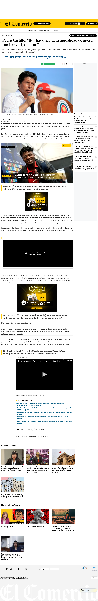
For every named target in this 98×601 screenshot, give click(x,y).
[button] (44, 374)
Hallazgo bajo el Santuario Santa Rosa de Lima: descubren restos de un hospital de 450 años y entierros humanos (84, 119)
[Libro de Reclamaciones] (94, 569)
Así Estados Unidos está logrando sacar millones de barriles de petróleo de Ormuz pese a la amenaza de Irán (83, 139)
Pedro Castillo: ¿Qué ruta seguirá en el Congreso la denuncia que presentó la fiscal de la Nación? (44, 417)
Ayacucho (46, 30)
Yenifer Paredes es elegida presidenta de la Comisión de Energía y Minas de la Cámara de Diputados (11, 556)
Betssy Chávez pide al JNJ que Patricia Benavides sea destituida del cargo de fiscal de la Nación (44, 422)
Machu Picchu (63, 30)
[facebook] (7, 569)
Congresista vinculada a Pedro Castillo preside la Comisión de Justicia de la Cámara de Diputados (63, 528)
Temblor (40, 30)
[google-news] (26, 569)
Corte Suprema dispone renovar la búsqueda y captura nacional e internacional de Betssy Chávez (12, 469)
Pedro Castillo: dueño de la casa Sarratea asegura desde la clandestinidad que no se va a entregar (44, 413)
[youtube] (18, 569)
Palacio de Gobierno (39, 429)
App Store (45, 569)
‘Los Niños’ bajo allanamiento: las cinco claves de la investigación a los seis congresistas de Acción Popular (44, 409)
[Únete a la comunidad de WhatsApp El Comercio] (48, 64)
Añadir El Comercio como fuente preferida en (83, 35)
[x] (11, 569)
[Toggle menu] (1, 23)
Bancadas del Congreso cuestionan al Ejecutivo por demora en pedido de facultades (12, 496)
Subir (93, 577)
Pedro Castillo (28, 429)
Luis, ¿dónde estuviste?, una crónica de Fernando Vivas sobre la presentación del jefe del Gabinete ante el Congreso (37, 469)
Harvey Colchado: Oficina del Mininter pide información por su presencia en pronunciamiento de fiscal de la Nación (40, 404)
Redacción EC (6, 119)
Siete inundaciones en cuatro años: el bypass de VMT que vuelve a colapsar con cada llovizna (84, 168)
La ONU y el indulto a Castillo (35, 527)
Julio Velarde (54, 30)
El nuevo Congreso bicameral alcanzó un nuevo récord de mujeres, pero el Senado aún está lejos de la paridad (83, 159)
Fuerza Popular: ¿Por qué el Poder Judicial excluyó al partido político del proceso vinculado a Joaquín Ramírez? (63, 469)
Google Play (54, 569)
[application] (44, 374)
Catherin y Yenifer (7, 527)
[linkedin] (22, 569)
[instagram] (15, 569)
